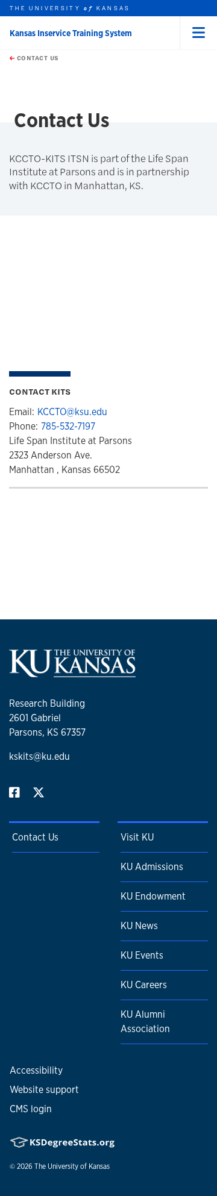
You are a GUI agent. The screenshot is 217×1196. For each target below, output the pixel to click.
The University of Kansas (72, 1166)
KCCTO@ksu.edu (72, 411)
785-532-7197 (68, 426)
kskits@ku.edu (39, 756)
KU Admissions (152, 866)
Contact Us (35, 837)
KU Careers (144, 984)
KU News (139, 925)
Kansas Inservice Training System (71, 33)
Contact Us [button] (36, 58)
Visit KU (137, 837)
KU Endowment (153, 896)
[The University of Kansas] (72, 672)
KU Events (142, 955)
